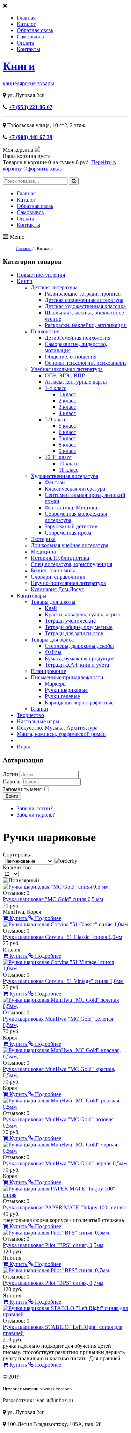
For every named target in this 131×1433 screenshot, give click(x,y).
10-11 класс (58, 457)
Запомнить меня (22, 789)
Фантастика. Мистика (71, 508)
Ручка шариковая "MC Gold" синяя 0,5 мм (53, 899)
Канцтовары (31, 596)
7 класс (67, 438)
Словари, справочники (58, 577)
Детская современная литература (84, 300)
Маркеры (56, 684)
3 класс (67, 407)
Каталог (26, 24)
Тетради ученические (70, 621)
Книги (19, 66)
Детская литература (54, 287)
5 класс (67, 426)
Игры (23, 747)
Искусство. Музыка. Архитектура (57, 728)
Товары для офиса (52, 640)
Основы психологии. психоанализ (85, 363)
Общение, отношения (70, 357)
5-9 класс (55, 419)
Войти (12, 796)
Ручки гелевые (62, 696)
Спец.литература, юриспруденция (71, 564)
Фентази (55, 482)
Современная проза (68, 533)
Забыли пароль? (36, 815)
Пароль (12, 781)
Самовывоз (30, 36)
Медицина (43, 552)
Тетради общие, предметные (78, 627)
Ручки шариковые (66, 690)
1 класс (67, 394)
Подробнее (47, 918)
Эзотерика (43, 539)
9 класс (67, 451)
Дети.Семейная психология (77, 338)
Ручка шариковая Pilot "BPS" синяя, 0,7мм (53, 1283)
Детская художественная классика (85, 306)
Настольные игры (38, 721)
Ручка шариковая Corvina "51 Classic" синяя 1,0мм (62, 937)
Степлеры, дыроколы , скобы (79, 646)
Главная (26, 18)
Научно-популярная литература (68, 583)
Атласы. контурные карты (76, 382)
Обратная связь (35, 30)
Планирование (48, 671)
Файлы (53, 652)
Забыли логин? (35, 808)
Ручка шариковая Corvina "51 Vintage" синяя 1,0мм (63, 981)
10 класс (69, 463)
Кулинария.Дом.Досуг (57, 589)
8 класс (67, 445)
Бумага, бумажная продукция (80, 658)
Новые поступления (41, 275)
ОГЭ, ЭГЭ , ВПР (65, 375)
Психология (45, 331)
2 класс (67, 401)
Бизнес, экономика (53, 570)
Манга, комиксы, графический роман (61, 734)
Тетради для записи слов (74, 633)
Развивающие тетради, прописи (83, 294)
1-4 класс (55, 388)
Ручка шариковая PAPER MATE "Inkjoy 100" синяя (64, 1207)
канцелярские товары (28, 83)
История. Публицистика (60, 558)
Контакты (28, 49)
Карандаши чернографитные (79, 702)
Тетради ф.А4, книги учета (77, 665)
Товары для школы (53, 602)
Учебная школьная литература (67, 369)
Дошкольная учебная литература (69, 545)
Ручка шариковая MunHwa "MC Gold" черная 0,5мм (65, 1163)
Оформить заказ (42, 169)
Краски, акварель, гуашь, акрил (82, 614)
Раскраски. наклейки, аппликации (86, 325)
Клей (51, 608)
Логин (10, 774)
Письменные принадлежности (67, 677)
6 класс (67, 432)
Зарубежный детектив (71, 526)
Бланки (39, 709)
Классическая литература (75, 489)
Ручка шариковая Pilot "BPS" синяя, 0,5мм (53, 1245)
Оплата (25, 43)
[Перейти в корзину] (37, 150)
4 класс (67, 413)
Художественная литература (64, 476)
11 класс (68, 470)
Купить (18, 918)
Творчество (30, 715)
